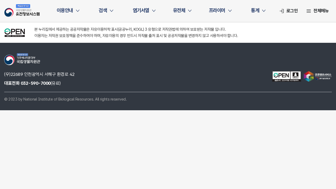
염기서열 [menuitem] (141, 10)
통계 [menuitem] (255, 10)
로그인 (292, 10)
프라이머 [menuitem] (217, 10)
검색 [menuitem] (103, 10)
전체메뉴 (321, 10)
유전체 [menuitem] (179, 10)
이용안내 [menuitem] (65, 10)
